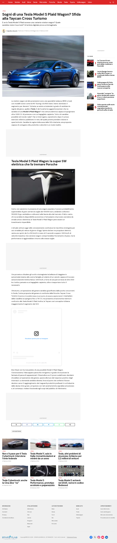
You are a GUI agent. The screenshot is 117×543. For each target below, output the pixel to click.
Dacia (53, 512)
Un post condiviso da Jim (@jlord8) (36, 362)
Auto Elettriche (16, 431)
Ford (53, 515)
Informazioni (6, 506)
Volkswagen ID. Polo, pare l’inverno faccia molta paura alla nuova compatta (105, 85)
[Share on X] (16, 424)
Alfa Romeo (30, 509)
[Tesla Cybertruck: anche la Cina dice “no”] (15, 471)
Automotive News (57, 506)
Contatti (4, 512)
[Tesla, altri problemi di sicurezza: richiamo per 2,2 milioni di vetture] (71, 444)
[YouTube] (103, 537)
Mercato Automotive (107, 515)
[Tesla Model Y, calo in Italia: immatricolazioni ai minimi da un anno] (43, 444)
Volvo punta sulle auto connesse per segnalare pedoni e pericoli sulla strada (106, 107)
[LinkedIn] (106, 537)
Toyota (78, 518)
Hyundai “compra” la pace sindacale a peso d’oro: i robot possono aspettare (106, 96)
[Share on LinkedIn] (38, 424)
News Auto (79, 506)
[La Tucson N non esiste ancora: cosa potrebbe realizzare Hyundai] (90, 63)
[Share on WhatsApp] (59, 424)
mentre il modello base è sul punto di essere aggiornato (40, 296)
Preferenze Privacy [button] (72, 537)
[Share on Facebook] (27, 424)
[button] (110, 2)
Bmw (53, 509)
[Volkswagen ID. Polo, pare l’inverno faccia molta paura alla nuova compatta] (90, 85)
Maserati (29, 523)
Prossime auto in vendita (108, 518)
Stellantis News (32, 506)
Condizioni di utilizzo (8, 518)
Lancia (29, 518)
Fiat (28, 515)
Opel (28, 526)
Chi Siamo (5, 509)
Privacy (4, 515)
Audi (77, 509)
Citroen (29, 512)
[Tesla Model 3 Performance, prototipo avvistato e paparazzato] (43, 471)
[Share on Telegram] (48, 424)
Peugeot (29, 520)
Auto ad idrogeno (106, 512)
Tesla (4, 11)
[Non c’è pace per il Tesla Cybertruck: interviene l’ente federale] (15, 444)
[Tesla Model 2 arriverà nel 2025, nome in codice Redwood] (71, 471)
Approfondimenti (106, 506)
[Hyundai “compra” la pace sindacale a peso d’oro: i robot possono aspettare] (90, 96)
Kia (52, 518)
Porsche (54, 523)
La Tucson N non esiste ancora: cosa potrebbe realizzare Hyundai (105, 63)
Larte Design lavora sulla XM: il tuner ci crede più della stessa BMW (106, 74)
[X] (95, 537)
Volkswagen (79, 515)
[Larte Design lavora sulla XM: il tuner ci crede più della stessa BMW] (90, 74)
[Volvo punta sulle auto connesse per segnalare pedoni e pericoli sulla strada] (90, 107)
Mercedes (55, 520)
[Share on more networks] (70, 424)
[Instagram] (99, 537)
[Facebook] (91, 537)
